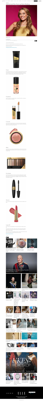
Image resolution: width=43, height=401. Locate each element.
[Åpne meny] (2, 1)
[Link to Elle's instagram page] (7, 393)
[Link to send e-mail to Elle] (12, 393)
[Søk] (38, 1)
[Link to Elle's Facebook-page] (9, 393)
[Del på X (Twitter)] (36, 40)
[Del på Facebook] (35, 40)
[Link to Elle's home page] (21, 393)
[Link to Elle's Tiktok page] (10, 393)
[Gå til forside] (4, 1)
